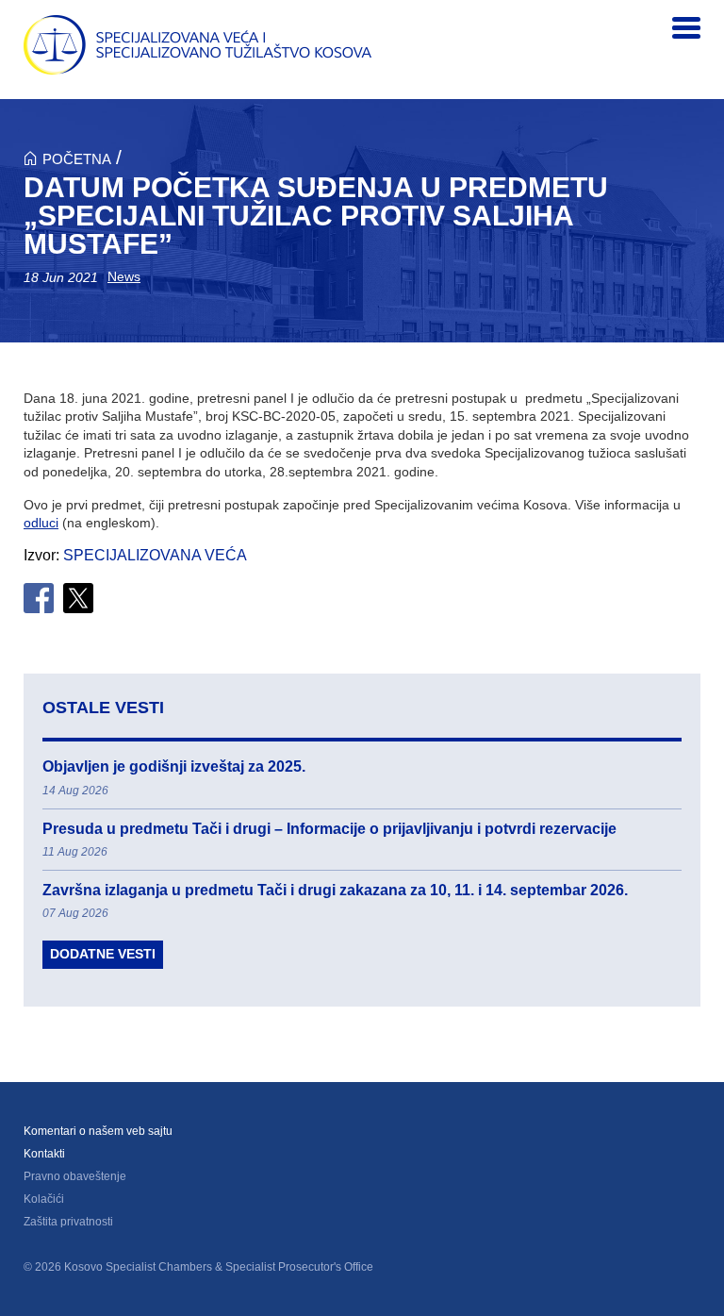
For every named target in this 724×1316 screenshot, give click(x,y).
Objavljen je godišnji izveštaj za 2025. (173, 766)
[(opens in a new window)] (39, 598)
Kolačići (44, 1199)
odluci (41, 522)
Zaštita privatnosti (68, 1221)
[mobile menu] (686, 28)
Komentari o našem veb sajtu (98, 1131)
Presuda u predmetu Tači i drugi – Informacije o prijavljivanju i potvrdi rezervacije (329, 829)
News (123, 276)
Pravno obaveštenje (75, 1176)
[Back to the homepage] (198, 45)
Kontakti (44, 1153)
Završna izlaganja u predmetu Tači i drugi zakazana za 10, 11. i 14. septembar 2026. (335, 890)
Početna (76, 159)
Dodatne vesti (103, 953)
